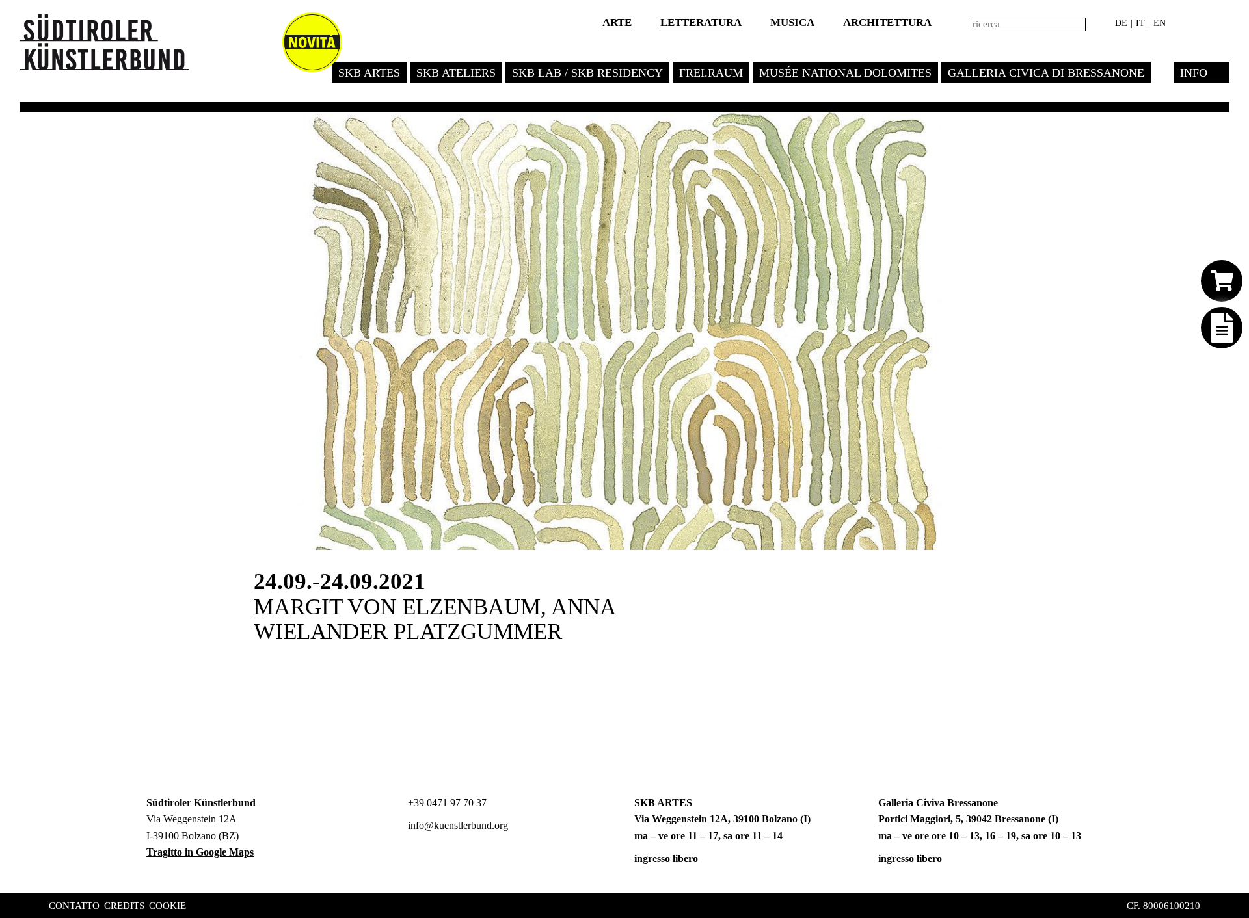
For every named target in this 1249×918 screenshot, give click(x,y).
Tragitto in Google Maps (200, 852)
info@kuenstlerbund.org (456, 825)
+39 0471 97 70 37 (446, 802)
